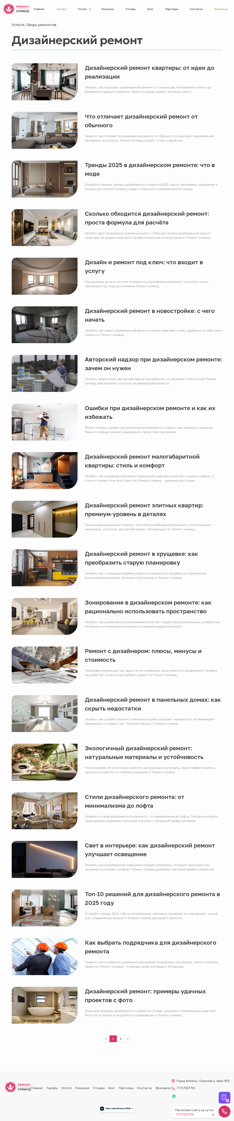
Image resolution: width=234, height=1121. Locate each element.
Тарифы (61, 9)
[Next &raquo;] (127, 1038)
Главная (39, 9)
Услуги (82, 9)
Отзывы (131, 9)
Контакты (196, 9)
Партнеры (171, 9)
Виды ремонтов (41, 24)
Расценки (107, 9)
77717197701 (185, 1088)
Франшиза (221, 9)
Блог (150, 9)
